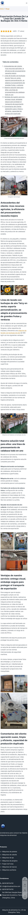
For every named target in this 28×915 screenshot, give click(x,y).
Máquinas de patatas (9, 852)
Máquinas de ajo (8, 858)
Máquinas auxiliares (9, 870)
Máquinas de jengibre (9, 861)
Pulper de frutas (7, 864)
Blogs (7, 9)
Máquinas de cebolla (9, 855)
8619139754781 (8, 883)
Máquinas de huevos (9, 867)
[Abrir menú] (26, 3)
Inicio (2, 9)
